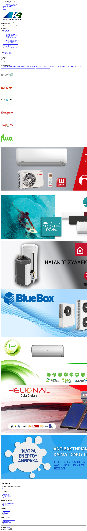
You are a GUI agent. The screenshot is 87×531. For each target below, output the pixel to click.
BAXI (7, 46)
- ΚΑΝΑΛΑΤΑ (81, 66)
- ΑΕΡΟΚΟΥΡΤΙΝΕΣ (36, 66)
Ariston (3, 58)
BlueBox (4, 60)
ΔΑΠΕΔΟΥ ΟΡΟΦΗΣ (11, 37)
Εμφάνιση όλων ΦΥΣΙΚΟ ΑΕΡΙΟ (10, 47)
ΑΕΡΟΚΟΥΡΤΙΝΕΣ (10, 34)
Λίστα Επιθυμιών (7, 522)
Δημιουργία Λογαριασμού (11, 4)
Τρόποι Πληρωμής (7, 496)
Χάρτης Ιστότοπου (7, 505)
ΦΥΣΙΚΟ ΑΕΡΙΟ (7, 45)
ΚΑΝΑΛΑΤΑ (9, 39)
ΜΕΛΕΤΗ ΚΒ (6, 49)
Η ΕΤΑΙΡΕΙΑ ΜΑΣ (5, 66)
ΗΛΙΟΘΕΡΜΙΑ (6, 30)
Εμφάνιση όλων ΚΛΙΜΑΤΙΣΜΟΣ (10, 44)
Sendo (3, 61)
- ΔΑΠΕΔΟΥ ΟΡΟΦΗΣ (71, 66)
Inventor (4, 62)
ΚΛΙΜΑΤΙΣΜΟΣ (7, 33)
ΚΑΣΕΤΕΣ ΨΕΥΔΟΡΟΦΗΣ (12, 40)
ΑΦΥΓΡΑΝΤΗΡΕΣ (10, 36)
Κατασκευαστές (6, 511)
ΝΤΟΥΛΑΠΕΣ (9, 42)
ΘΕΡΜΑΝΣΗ (6, 31)
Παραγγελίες (6, 521)
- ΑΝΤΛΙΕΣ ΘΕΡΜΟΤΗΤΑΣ (48, 66)
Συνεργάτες (5, 513)
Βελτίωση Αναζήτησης (5, 65)
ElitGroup (8, 527)
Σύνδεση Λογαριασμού (11, 5)
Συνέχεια (2, 488)
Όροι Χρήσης (6, 497)
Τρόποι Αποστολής (7, 495)
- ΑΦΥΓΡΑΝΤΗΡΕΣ (60, 66)
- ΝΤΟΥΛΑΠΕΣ (31, 68)
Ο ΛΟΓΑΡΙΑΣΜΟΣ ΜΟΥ (9, 520)
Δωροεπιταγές (6, 512)
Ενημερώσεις (6, 523)
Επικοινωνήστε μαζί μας (8, 503)
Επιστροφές (5, 504)
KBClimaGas (6, 494)
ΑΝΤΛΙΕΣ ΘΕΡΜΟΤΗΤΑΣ (12, 35)
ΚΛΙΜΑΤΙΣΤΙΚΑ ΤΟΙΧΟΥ (12, 41)
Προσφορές (5, 514)
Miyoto (3, 64)
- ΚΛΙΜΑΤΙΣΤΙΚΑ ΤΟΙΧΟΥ (20, 68)
